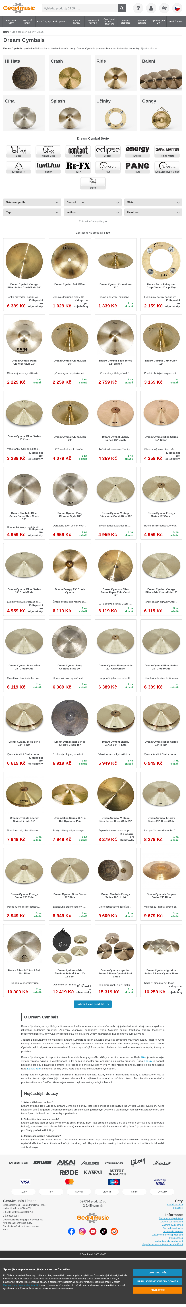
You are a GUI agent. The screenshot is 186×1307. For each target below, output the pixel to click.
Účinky (103, 101)
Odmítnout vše (158, 1272)
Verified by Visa (160, 1182)
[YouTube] (92, 1233)
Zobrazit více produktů (91, 1004)
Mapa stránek (176, 1238)
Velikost (72, 212)
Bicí (51, 1191)
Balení (148, 61)
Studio (134, 1191)
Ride (101, 61)
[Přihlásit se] (151, 8)
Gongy (149, 101)
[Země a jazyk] (177, 8)
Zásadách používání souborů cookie (21, 1285)
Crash (57, 61)
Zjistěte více (147, 48)
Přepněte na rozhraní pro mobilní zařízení (162, 1244)
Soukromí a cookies (173, 1231)
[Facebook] (71, 1233)
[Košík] (164, 8)
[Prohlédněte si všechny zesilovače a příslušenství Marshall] (165, 1163)
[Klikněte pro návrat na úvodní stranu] (19, 8)
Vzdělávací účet (175, 1204)
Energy (148, 1060)
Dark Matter (34, 1068)
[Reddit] (114, 1233)
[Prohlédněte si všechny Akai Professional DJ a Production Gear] (69, 1163)
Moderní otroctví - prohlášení (169, 1241)
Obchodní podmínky (173, 1228)
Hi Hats (12, 61)
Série (130, 202)
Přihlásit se (177, 1208)
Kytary (23, 1191)
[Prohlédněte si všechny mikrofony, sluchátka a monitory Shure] (45, 1163)
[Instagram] (82, 1233)
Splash (58, 101)
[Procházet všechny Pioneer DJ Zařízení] (117, 1163)
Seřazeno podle (15, 202)
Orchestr (107, 1191)
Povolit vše (158, 1290)
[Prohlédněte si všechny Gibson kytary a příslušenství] (141, 1163)
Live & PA (162, 1191)
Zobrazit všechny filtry (91, 221)
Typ (8, 212)
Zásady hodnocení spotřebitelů (167, 1235)
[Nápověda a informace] (138, 8)
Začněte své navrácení (171, 1221)
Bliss (143, 1057)
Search (122, 8)
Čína (10, 101)
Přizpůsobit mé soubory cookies (157, 1281)
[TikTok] (103, 1233)
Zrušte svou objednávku (171, 1218)
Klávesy (79, 1191)
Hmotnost (133, 212)
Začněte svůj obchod (172, 1225)
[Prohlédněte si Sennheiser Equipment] (21, 1163)
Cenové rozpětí (76, 202)
